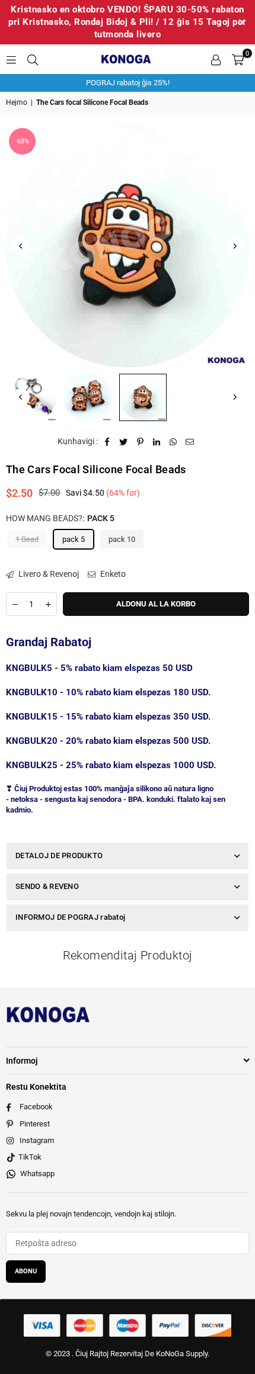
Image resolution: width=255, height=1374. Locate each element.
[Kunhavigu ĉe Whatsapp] (173, 442)
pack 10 (122, 539)
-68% (22, 141)
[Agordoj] (216, 59)
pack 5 (73, 539)
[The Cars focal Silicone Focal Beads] (32, 397)
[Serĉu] (32, 59)
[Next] (234, 246)
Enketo (112, 574)
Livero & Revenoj (48, 574)
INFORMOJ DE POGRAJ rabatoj (70, 917)
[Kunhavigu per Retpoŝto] (190, 442)
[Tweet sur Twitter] (123, 442)
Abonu (26, 1271)
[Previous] (21, 246)
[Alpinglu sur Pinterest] (140, 442)
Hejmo (16, 102)
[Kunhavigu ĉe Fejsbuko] (107, 442)
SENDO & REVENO (47, 886)
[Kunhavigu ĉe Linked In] (156, 442)
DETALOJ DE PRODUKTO (59, 855)
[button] (238, 59)
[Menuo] (11, 59)
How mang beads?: (60, 518)
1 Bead (27, 539)
